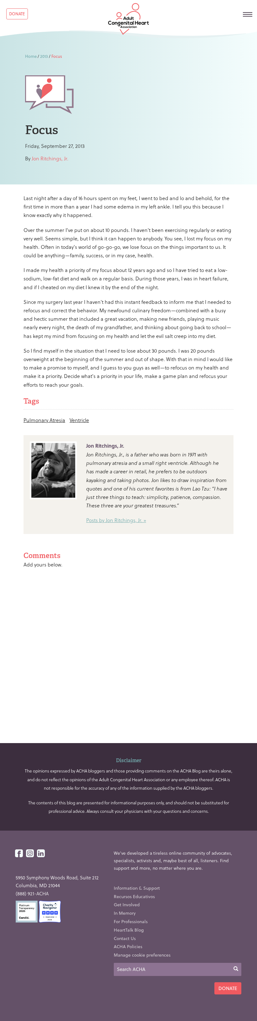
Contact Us (125, 938)
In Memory (125, 913)
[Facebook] (19, 853)
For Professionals (131, 921)
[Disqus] (128, 653)
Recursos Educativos (134, 896)
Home (31, 56)
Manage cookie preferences (142, 955)
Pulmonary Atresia (44, 420)
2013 (44, 56)
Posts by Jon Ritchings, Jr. (114, 520)
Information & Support (137, 888)
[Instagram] (30, 853)
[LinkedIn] (41, 853)
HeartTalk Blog (129, 930)
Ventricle (79, 420)
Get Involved (127, 904)
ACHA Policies (128, 946)
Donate (17, 14)
